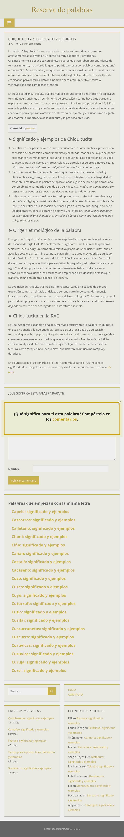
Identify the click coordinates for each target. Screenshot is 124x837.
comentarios (64, 419)
